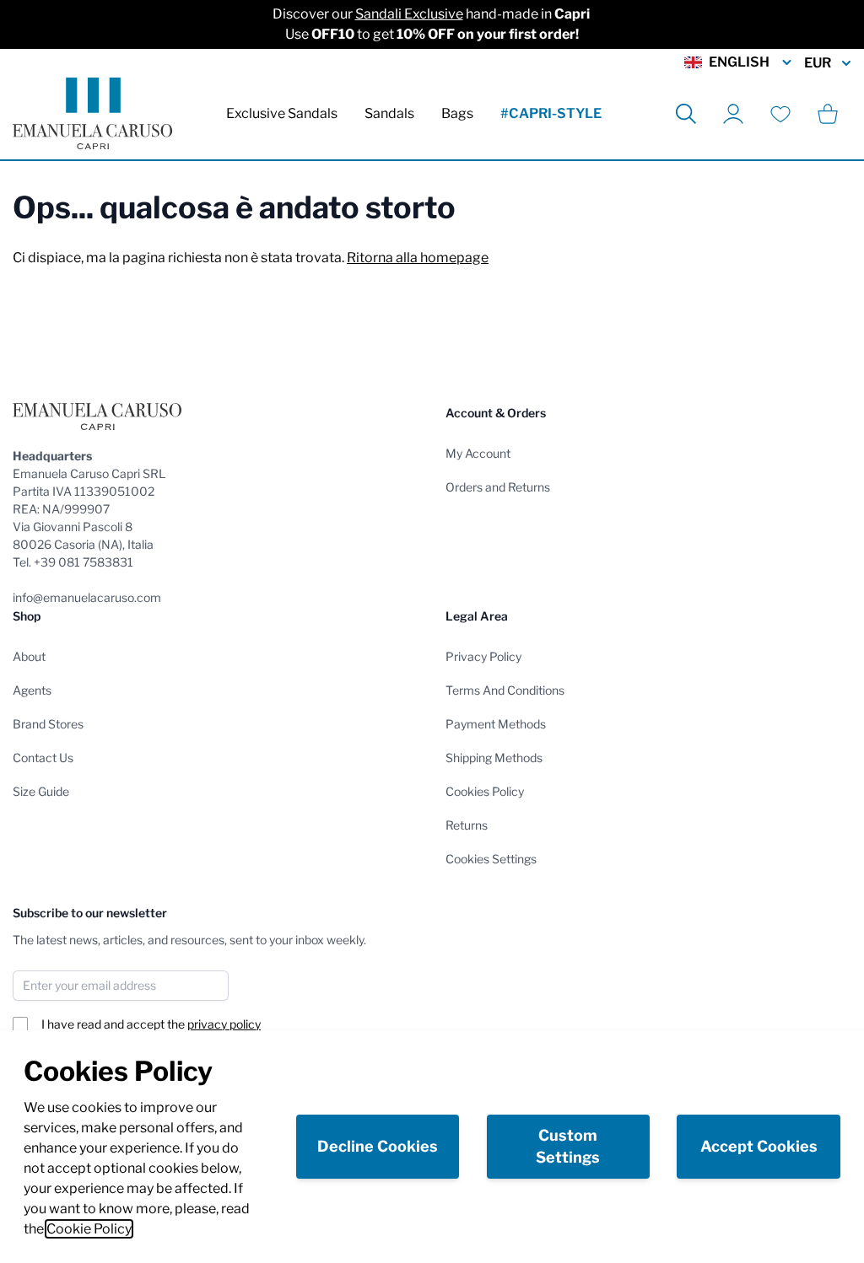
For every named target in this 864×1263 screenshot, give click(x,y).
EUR (817, 63)
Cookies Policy (485, 791)
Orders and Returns (498, 487)
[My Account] (733, 114)
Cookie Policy (89, 1229)
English (739, 62)
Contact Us (43, 757)
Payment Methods (496, 724)
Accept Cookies (759, 1146)
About (29, 656)
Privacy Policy (483, 656)
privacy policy (224, 1024)
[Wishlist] (780, 114)
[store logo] (92, 113)
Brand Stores (48, 724)
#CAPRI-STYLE (551, 113)
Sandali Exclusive (409, 14)
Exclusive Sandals (282, 113)
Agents (32, 690)
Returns (467, 825)
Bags (457, 113)
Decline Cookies (377, 1146)
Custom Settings (568, 1146)
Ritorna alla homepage (418, 258)
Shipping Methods (494, 757)
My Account (478, 453)
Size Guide (41, 791)
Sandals (389, 113)
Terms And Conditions (505, 690)
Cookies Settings (491, 859)
